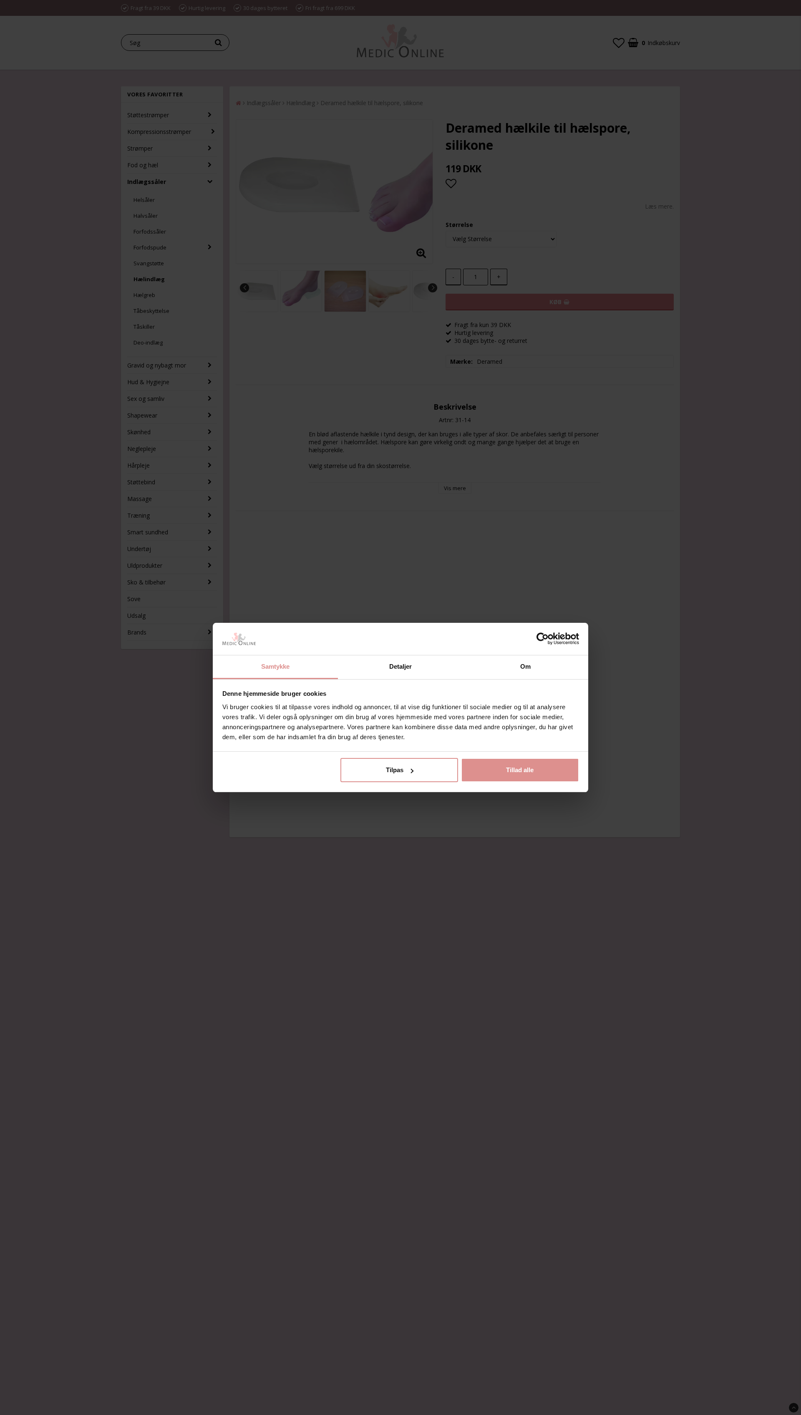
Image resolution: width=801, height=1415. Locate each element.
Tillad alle (520, 769)
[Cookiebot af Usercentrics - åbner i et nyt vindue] (542, 639)
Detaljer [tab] (400, 666)
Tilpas (394, 769)
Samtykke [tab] (275, 666)
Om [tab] (525, 666)
